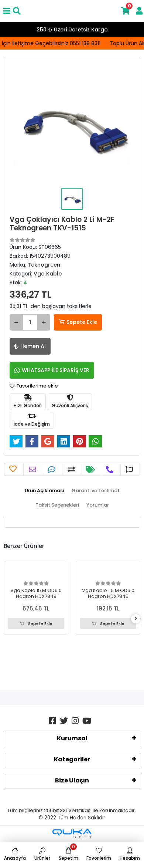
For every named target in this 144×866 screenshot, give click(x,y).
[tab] (44, 490)
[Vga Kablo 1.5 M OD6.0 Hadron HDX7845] (108, 572)
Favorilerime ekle (37, 385)
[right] (136, 619)
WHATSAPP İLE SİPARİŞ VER (55, 370)
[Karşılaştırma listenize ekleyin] (72, 469)
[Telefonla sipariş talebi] (110, 469)
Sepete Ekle (81, 322)
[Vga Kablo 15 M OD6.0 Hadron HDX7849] (36, 572)
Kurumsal (72, 738)
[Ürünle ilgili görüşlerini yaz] (52, 469)
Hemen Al (33, 346)
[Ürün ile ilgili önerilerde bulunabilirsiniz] (130, 469)
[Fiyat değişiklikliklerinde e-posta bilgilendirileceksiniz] (91, 469)
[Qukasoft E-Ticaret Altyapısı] (72, 833)
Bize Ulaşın (72, 780)
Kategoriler (72, 759)
